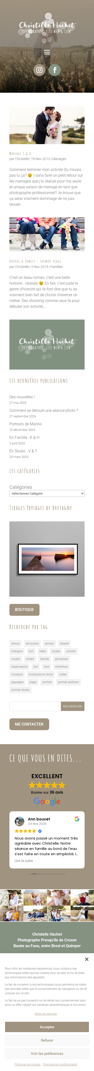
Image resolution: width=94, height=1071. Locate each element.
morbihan (61, 666)
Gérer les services (46, 1013)
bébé (43, 651)
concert (71, 651)
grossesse (61, 659)
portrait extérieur (68, 682)
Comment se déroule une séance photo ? (43, 410)
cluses (56, 651)
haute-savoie (19, 666)
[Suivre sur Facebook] (55, 70)
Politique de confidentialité (60, 1064)
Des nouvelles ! (22, 397)
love (46, 666)
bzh (31, 651)
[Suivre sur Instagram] (39, 70)
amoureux (32, 643)
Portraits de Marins (25, 424)
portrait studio (20, 690)
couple (15, 659)
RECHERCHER (72, 706)
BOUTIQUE (24, 609)
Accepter (47, 1027)
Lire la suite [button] (24, 861)
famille (44, 659)
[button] (86, 959)
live (36, 666)
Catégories (20, 487)
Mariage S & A (20, 153)
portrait (47, 682)
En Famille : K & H (24, 437)
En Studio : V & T (23, 451)
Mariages (59, 159)
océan (63, 674)
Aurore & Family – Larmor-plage (35, 261)
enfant (30, 659)
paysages (17, 682)
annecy (49, 643)
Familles (56, 267)
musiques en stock (41, 674)
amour (15, 643)
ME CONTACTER (29, 724)
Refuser (47, 1040)
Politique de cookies (27, 1064)
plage (32, 682)
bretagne (17, 651)
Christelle (22, 159)
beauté (64, 643)
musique (17, 674)
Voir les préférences (47, 1053)
